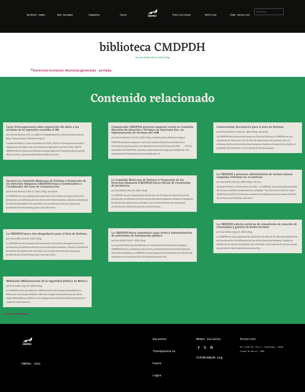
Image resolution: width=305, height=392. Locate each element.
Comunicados (19, 138)
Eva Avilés (144, 57)
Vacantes (52, 191)
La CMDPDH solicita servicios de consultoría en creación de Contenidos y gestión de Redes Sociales (257, 226)
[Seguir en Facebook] (198, 347)
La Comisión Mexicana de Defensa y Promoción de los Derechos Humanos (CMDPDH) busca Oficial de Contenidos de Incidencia (150, 182)
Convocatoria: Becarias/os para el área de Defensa (250, 127)
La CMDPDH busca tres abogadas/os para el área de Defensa (46, 233)
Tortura (257, 181)
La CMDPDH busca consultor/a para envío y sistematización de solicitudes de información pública (151, 234)
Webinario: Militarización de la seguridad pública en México (46, 281)
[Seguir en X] (205, 347)
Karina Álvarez (17, 134)
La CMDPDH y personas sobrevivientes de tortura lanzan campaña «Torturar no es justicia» (255, 176)
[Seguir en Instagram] (211, 347)
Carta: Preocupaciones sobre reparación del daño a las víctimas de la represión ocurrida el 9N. (42, 128)
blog (167, 57)
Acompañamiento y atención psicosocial (62, 134)
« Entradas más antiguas (16, 313)
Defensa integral (36, 138)
